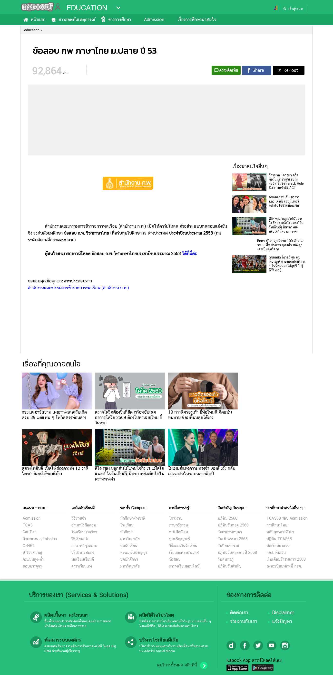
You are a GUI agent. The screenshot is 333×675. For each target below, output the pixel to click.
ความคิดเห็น (228, 70)
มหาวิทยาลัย (130, 538)
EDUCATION (87, 8)
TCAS (28, 525)
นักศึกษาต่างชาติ (132, 518)
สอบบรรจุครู (32, 566)
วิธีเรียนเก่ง (79, 538)
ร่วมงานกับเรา (243, 621)
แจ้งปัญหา (282, 621)
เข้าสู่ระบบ (295, 9)
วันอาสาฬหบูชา (230, 532)
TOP (321, 666)
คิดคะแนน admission (40, 538)
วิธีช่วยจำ (78, 518)
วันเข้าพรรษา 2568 (233, 538)
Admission (154, 19)
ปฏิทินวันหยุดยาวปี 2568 (237, 552)
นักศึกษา (126, 532)
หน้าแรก (38, 19)
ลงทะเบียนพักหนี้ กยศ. (284, 566)
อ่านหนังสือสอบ (83, 525)
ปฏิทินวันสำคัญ (229, 566)
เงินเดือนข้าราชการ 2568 (286, 559)
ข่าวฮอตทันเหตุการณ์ (77, 19)
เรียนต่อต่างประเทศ (184, 552)
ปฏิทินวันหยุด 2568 (233, 525)
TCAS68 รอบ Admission (286, 518)
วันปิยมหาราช (228, 545)
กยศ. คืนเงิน (276, 552)
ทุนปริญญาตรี (179, 538)
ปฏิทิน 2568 (227, 518)
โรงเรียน (126, 525)
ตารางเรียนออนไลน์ (184, 566)
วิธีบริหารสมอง (82, 552)
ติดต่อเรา (239, 612)
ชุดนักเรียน (128, 545)
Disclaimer (283, 612)
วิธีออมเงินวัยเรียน (183, 545)
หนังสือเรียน (178, 532)
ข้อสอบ (174, 559)
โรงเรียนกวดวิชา (84, 532)
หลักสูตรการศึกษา (280, 532)
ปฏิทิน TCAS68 (279, 538)
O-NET (29, 545)
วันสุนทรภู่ (226, 559)
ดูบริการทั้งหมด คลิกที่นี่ (177, 665)
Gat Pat (29, 532)
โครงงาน (175, 518)
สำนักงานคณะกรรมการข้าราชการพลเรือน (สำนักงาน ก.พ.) (78, 287)
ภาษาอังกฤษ (178, 525)
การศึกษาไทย (276, 525)
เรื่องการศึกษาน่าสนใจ (196, 19)
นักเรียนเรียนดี (82, 559)
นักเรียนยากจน (278, 545)
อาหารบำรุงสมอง (84, 545)
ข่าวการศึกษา (119, 19)
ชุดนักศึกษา (129, 559)
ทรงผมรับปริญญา (133, 552)
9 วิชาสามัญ (32, 552)
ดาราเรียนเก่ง (81, 566)
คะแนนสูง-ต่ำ (33, 559)
